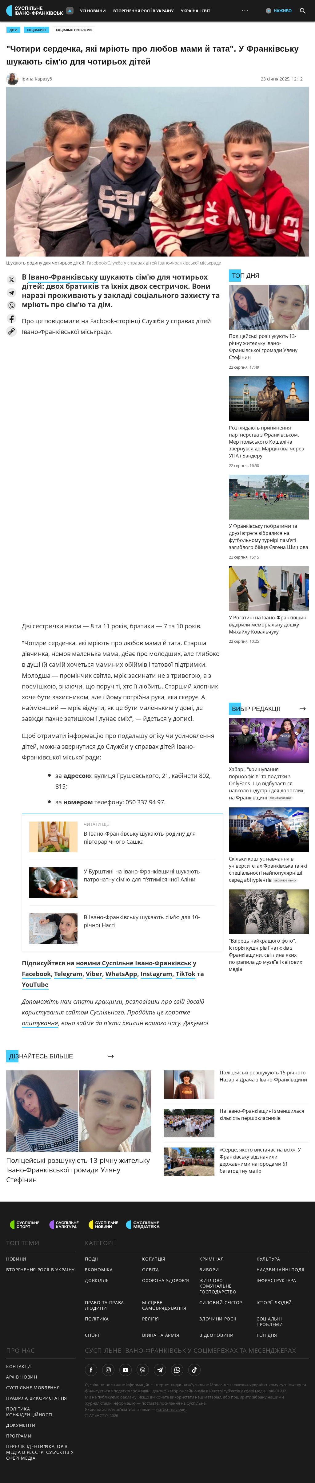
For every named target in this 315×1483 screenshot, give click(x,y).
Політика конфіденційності (29, 1412)
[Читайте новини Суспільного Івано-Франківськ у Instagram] (108, 1370)
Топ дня (267, 1335)
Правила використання (36, 1398)
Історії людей (274, 1302)
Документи (20, 1425)
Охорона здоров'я (165, 1280)
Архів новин (21, 1377)
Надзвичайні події (281, 1270)
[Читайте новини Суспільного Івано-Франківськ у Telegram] (160, 1370)
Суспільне (195, 1403)
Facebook (36, 974)
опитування (40, 1023)
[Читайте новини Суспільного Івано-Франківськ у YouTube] (125, 1370)
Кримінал (211, 1259)
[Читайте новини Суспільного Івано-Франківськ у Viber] (143, 1370)
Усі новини (93, 11)
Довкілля (97, 1280)
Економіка (99, 1270)
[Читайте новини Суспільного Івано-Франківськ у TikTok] (194, 1370)
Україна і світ (195, 11)
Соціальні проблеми (74, 30)
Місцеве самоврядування (164, 1305)
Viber (94, 974)
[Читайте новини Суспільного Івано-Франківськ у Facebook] (91, 1370)
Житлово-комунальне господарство (217, 1286)
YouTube (35, 984)
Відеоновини (216, 1335)
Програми (19, 1436)
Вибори (209, 1270)
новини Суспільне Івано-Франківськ (133, 963)
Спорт (92, 1335)
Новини (16, 1259)
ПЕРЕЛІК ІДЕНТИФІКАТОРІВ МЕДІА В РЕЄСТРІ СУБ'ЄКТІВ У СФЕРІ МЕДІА (40, 1452)
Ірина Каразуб (37, 79)
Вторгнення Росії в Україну (143, 11)
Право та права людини (104, 1305)
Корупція (153, 1259)
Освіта (150, 1270)
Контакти (18, 1366)
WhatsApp (121, 974)
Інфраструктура (276, 1280)
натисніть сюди (170, 1409)
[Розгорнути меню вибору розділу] (70, 10)
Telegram (68, 974)
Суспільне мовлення (33, 1388)
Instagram (156, 974)
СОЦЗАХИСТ (36, 30)
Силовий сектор (220, 1302)
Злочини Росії (217, 1319)
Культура (268, 1259)
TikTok (185, 974)
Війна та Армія (160, 1335)
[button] (11, 279)
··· (245, 10)
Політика (97, 1319)
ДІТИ (13, 30)
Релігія (150, 1319)
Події (91, 1259)
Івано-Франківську (63, 277)
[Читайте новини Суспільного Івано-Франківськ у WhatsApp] (177, 1370)
